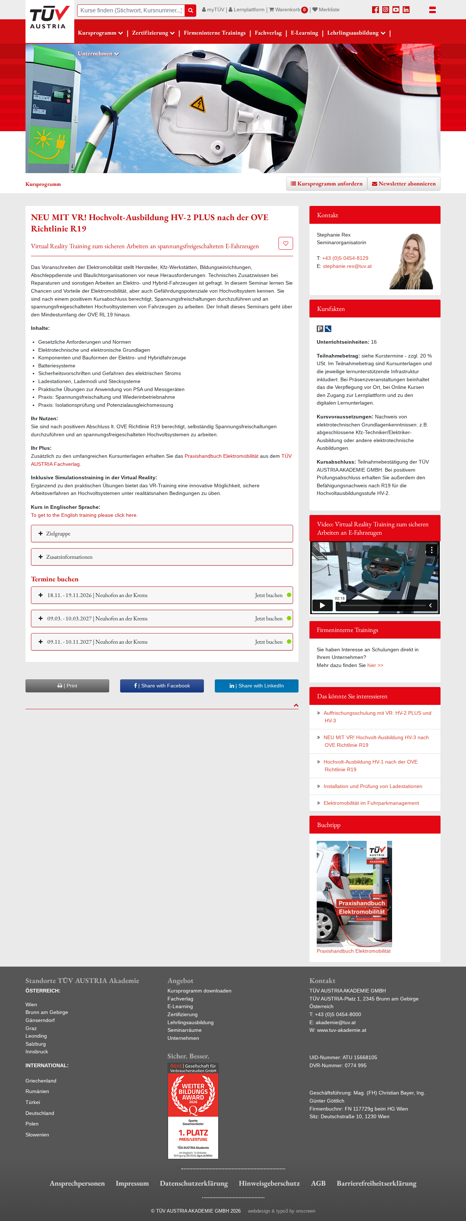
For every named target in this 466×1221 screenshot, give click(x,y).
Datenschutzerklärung (194, 1183)
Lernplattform (248, 9)
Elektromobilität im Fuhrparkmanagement (371, 803)
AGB (318, 1183)
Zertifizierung (182, 1014)
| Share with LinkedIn (259, 685)
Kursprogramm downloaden (199, 991)
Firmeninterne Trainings (215, 32)
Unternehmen (183, 1038)
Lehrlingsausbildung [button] (353, 32)
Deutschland (39, 1113)
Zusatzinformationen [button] (69, 557)
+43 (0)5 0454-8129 (345, 258)
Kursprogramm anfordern (330, 183)
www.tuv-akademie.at (341, 1030)
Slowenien (37, 1135)
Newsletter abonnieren (407, 183)
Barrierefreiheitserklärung (376, 1183)
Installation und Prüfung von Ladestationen (373, 786)
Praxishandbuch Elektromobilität (221, 456)
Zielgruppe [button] (58, 533)
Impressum (132, 1183)
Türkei (32, 1102)
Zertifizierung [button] (150, 32)
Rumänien (37, 1091)
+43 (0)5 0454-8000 (338, 1014)
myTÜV (215, 9)
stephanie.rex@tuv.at (347, 266)
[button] (162, 595)
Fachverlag (268, 32)
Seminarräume (184, 1030)
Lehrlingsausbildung (190, 1022)
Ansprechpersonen (77, 1183)
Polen (32, 1124)
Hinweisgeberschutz (269, 1183)
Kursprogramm (97, 32)
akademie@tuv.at (336, 1022)
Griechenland (40, 1081)
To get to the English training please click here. (84, 515)
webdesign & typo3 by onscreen (281, 1211)
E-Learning (304, 32)
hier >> (375, 665)
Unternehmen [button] (95, 53)
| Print (69, 685)
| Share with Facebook (163, 685)
